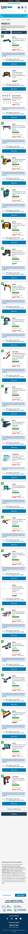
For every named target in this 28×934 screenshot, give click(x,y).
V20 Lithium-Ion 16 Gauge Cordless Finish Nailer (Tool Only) (18, 780)
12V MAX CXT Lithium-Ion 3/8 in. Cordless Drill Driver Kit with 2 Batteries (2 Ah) (19, 746)
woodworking (18, 867)
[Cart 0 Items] (22, 7)
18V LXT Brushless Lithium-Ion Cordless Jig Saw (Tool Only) (18, 321)
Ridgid (8, 872)
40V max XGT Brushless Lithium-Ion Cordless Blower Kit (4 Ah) (19, 555)
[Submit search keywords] (25, 11)
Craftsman (15, 351)
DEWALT (4, 870)
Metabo (4, 872)
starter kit (16, 873)
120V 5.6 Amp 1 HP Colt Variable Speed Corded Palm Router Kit (18, 390)
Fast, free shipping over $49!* (14, 3)
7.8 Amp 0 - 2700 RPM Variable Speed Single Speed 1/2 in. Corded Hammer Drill (18, 287)
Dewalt (14, 70)
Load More (14, 814)
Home (2, 19)
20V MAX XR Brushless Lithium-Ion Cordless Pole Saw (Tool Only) (18, 588)
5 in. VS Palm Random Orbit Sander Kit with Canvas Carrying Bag (18, 424)
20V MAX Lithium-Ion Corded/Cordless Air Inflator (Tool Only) (18, 225)
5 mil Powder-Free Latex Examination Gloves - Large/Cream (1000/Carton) (18, 457)
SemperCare (15, 454)
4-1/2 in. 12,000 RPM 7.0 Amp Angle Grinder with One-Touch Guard (19, 521)
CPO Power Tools (10, 0)
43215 (22, 60)
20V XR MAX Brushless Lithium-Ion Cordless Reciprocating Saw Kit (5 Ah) (18, 74)
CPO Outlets (18, 0)
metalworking (5, 869)
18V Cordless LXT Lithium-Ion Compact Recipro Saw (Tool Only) (19, 40)
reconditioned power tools (9, 866)
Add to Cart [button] (14, 64)
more (13, 872)
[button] (19, 32)
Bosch (13, 124)
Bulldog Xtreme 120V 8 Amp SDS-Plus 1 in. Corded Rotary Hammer (18, 127)
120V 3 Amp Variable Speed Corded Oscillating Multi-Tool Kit (18, 487)
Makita (14, 37)
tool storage (11, 867)
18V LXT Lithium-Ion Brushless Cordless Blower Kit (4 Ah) (18, 645)
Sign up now (20, 895)
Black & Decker (16, 95)
